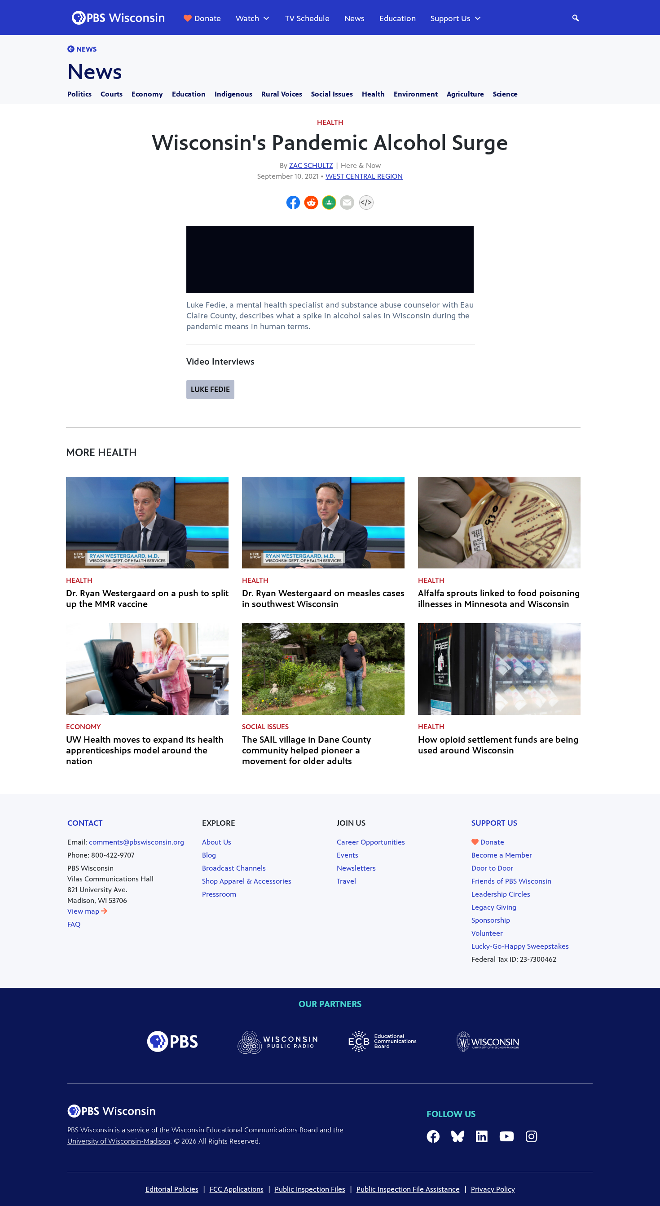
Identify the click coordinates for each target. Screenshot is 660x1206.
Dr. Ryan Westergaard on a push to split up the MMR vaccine (147, 598)
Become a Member (501, 855)
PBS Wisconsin (90, 1130)
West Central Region (364, 176)
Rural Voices (281, 94)
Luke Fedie (210, 389)
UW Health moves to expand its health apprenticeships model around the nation (145, 750)
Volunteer (487, 933)
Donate (207, 18)
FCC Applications (237, 1189)
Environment (416, 94)
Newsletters (356, 868)
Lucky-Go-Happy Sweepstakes (520, 946)
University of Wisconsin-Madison (118, 1141)
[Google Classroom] (329, 203)
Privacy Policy (493, 1189)
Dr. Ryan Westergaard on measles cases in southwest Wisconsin (323, 598)
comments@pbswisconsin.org (136, 842)
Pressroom (219, 894)
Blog (209, 855)
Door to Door (492, 868)
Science (505, 94)
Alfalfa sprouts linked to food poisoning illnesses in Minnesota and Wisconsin (499, 598)
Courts (112, 94)
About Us (216, 842)
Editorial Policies (171, 1189)
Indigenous (233, 94)
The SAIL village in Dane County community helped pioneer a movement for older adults (306, 750)
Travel (346, 881)
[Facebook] (293, 203)
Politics (79, 94)
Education (397, 18)
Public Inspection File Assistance (408, 1189)
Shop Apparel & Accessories (246, 881)
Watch (247, 18)
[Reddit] (311, 203)
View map (84, 911)
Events (347, 855)
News (354, 18)
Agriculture (465, 94)
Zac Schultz (311, 165)
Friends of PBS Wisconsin (511, 881)
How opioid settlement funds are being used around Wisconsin (498, 745)
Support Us (451, 18)
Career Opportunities (371, 842)
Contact (85, 823)
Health (373, 94)
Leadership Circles (500, 894)
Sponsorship (490, 920)
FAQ (73, 924)
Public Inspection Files (310, 1189)
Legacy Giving (493, 907)
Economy (147, 94)
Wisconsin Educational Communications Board (245, 1130)
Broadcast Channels (234, 868)
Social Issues (332, 94)
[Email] (347, 203)
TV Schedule (307, 18)
